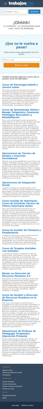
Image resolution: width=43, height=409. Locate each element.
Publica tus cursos (8, 389)
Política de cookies (27, 405)
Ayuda (4, 398)
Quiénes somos (7, 370)
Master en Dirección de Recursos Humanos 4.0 (16, 274)
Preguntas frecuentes (9, 395)
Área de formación (8, 382)
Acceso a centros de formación (12, 386)
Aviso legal (15, 405)
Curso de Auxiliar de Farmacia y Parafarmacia (21, 231)
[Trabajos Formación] (24, 3)
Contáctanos (6, 375)
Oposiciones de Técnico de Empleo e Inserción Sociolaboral (18, 156)
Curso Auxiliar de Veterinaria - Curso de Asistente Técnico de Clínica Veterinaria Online (20, 203)
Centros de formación (9, 384)
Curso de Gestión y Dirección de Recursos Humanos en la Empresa (20, 297)
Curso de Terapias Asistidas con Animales (19, 249)
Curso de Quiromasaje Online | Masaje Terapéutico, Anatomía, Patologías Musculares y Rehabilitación (20, 113)
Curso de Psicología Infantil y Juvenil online (20, 86)
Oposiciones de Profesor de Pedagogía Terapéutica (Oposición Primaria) (19, 333)
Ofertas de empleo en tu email (12, 372)
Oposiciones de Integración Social (19, 183)
